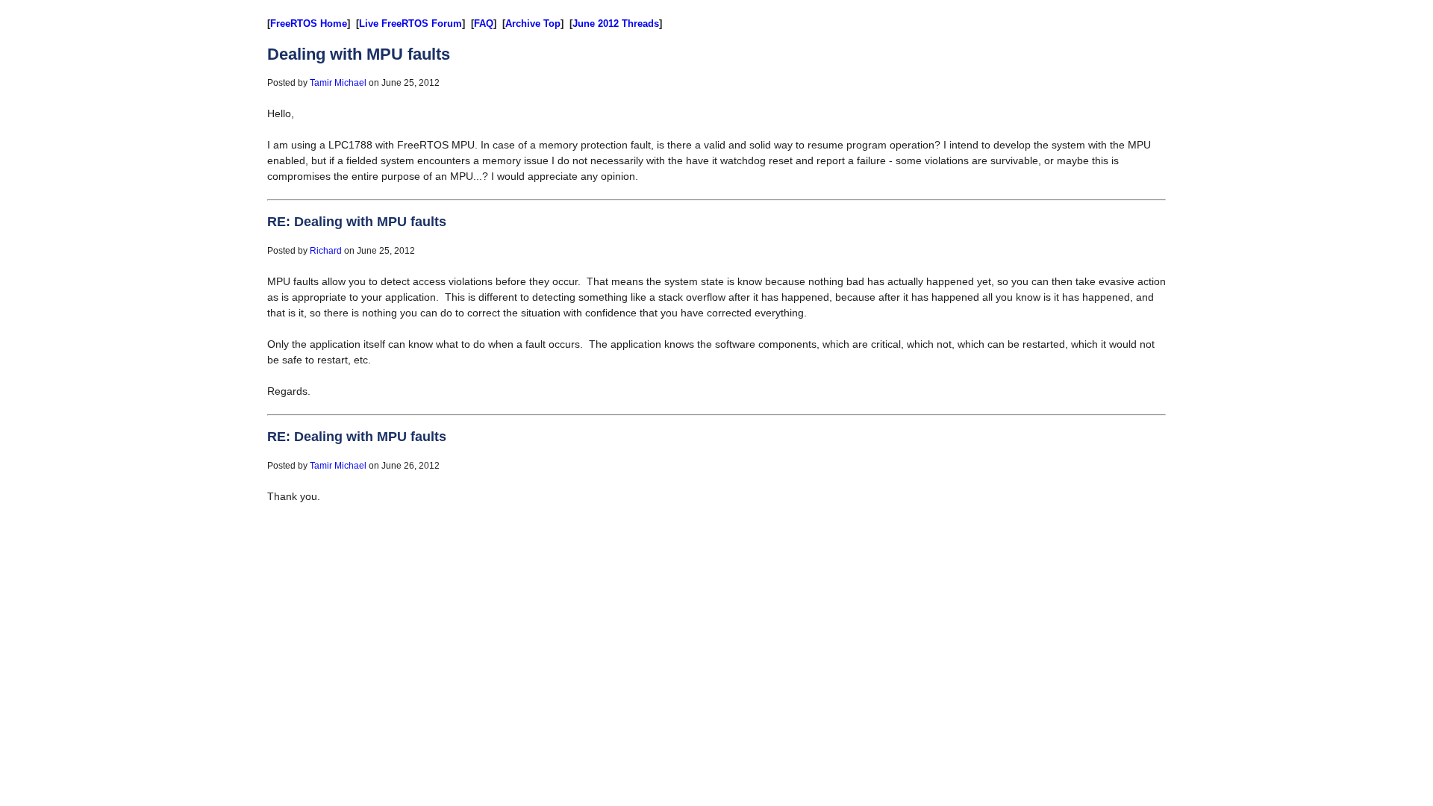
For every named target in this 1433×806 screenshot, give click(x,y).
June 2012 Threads (615, 23)
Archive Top (533, 23)
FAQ (483, 23)
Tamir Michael (338, 83)
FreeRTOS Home (308, 23)
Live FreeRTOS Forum (410, 23)
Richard (326, 251)
